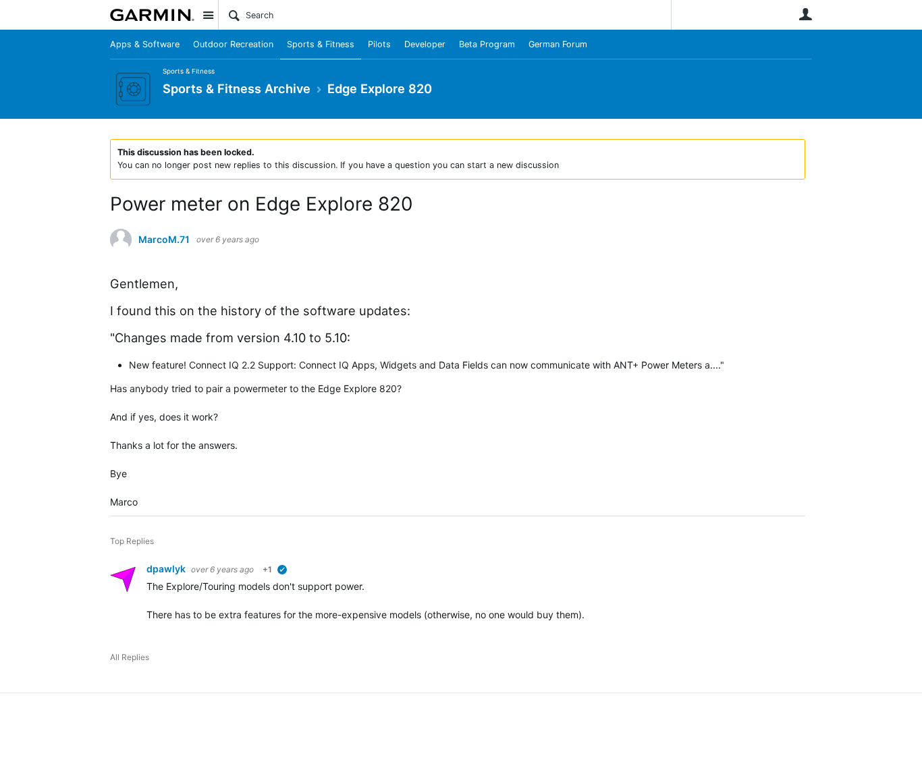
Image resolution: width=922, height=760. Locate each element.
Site (208, 15)
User (805, 14)
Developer (424, 44)
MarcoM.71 (164, 239)
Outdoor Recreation (233, 44)
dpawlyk (167, 568)
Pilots (379, 44)
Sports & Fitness (320, 44)
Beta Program (487, 44)
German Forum (557, 44)
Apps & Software (145, 44)
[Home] (152, 15)
